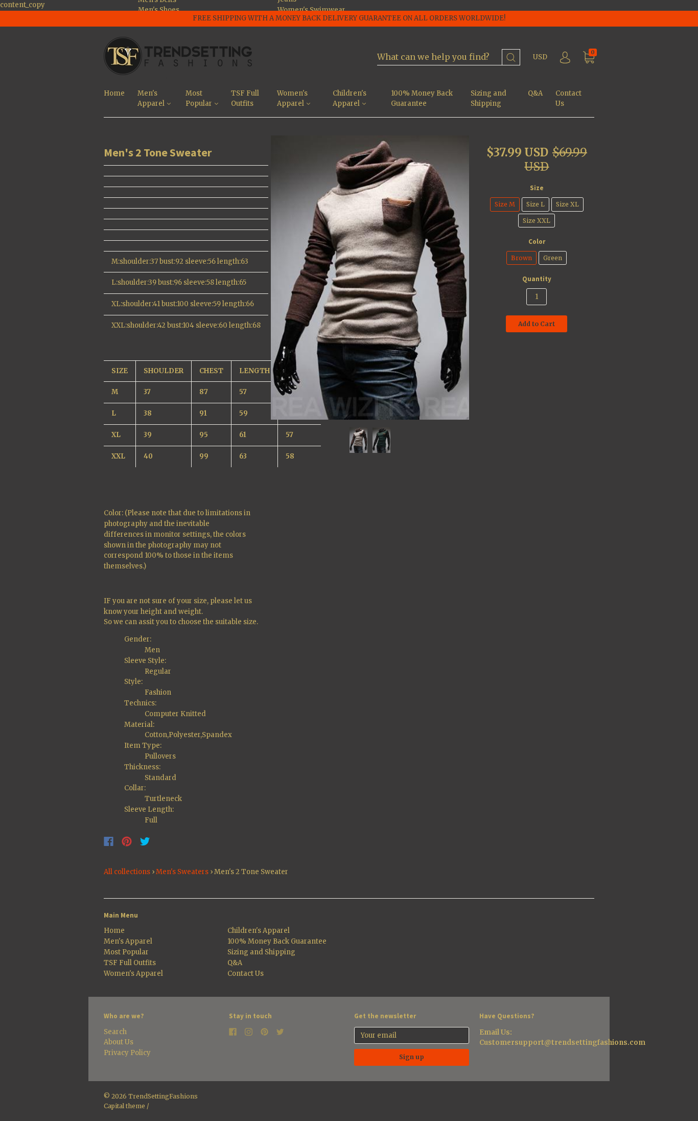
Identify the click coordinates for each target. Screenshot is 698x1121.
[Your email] (411, 1035)
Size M (505, 204)
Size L (535, 204)
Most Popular (199, 98)
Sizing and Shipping (488, 98)
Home (114, 93)
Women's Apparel (292, 98)
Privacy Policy (127, 1052)
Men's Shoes (158, 10)
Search (115, 1031)
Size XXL (536, 220)
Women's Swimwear (311, 10)
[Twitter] (145, 841)
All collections (127, 871)
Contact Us (568, 98)
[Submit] (511, 57)
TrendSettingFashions (163, 1096)
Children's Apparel (349, 98)
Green (552, 258)
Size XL (567, 204)
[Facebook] (109, 841)
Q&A (535, 93)
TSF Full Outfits (245, 98)
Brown (521, 258)
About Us (118, 1042)
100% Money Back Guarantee (422, 98)
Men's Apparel (151, 98)
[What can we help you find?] (448, 57)
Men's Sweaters (182, 871)
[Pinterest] (127, 841)
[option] (370, 277)
